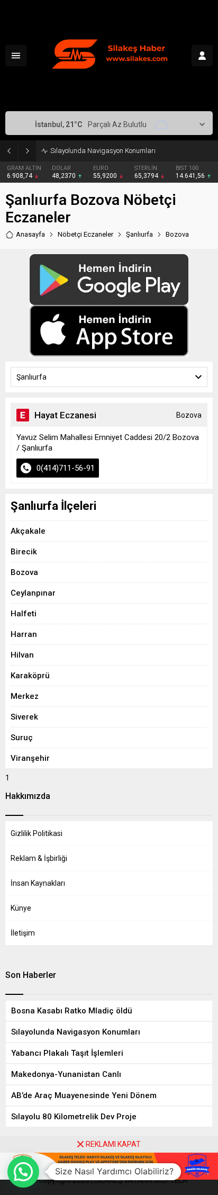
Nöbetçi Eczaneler (85, 234)
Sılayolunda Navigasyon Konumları (103, 151)
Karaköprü (30, 675)
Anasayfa (30, 234)
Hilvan (22, 655)
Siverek (24, 717)
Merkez (25, 696)
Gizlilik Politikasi (36, 833)
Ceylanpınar (33, 593)
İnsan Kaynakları (38, 883)
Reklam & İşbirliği (39, 858)
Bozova (24, 572)
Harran (24, 634)
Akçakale (28, 531)
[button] (23, 1172)
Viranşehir (30, 758)
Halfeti (24, 613)
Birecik (24, 551)
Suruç (22, 737)
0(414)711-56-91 (66, 468)
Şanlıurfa (139, 234)
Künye (21, 908)
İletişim (23, 933)
